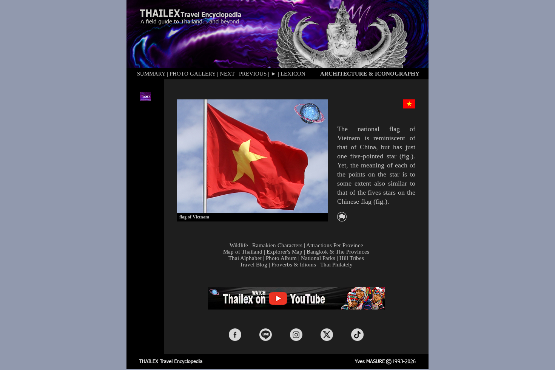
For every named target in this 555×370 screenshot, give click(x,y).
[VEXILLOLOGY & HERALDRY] (342, 219)
